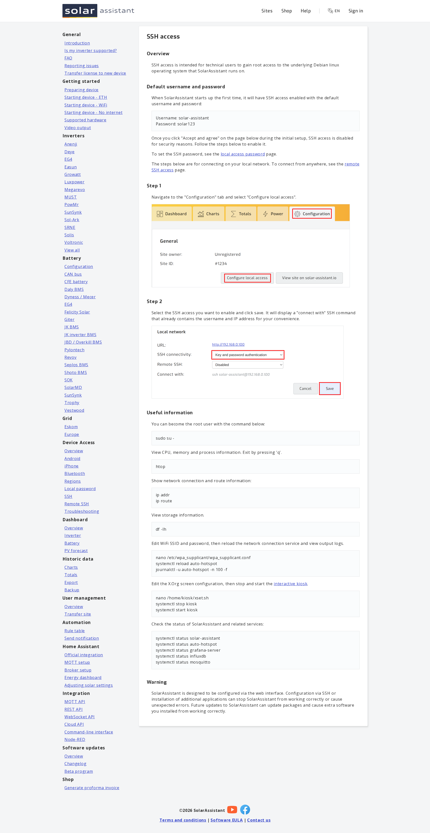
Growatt (72, 174)
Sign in (356, 11)
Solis (69, 235)
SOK (68, 380)
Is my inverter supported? (90, 50)
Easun (70, 167)
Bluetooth (74, 473)
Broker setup (77, 670)
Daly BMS (74, 289)
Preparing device (81, 90)
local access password (243, 154)
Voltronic (73, 242)
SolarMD (73, 387)
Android (72, 458)
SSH (68, 496)
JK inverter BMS (80, 334)
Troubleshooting (81, 511)
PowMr (71, 204)
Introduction (77, 43)
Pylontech (74, 350)
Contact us (258, 820)
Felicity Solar (77, 312)
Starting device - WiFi (85, 105)
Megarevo (74, 189)
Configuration (78, 266)
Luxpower (74, 182)
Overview (73, 451)
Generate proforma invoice (91, 787)
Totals (70, 574)
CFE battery (76, 281)
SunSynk (73, 212)
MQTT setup (77, 662)
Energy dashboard (83, 677)
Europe (71, 434)
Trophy (71, 402)
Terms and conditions (183, 820)
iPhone (71, 466)
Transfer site (77, 614)
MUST (70, 197)
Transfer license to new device (95, 73)
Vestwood (74, 410)
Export (71, 582)
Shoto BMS (75, 372)
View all (72, 250)
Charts (71, 567)
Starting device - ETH (85, 97)
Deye (69, 152)
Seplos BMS (76, 364)
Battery (72, 543)
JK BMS (71, 327)
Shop (286, 11)
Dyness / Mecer (80, 297)
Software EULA (227, 820)
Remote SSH (76, 504)
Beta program (78, 771)
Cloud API (74, 724)
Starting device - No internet (93, 112)
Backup (71, 590)
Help (306, 11)
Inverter (72, 535)
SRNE (69, 227)
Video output (77, 127)
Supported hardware (85, 120)
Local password (80, 488)
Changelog (75, 763)
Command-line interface (88, 732)
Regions (72, 481)
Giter (69, 319)
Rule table (74, 630)
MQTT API (74, 701)
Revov (70, 357)
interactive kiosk (290, 583)
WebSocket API (79, 717)
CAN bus (73, 274)
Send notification (81, 638)
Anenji (70, 144)
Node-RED (74, 739)
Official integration (83, 655)
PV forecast (76, 550)
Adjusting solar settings (88, 685)
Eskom (71, 426)
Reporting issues (81, 65)
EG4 (68, 159)
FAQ (68, 58)
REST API (73, 709)
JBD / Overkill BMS (83, 342)
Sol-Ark (71, 219)
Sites (267, 11)
